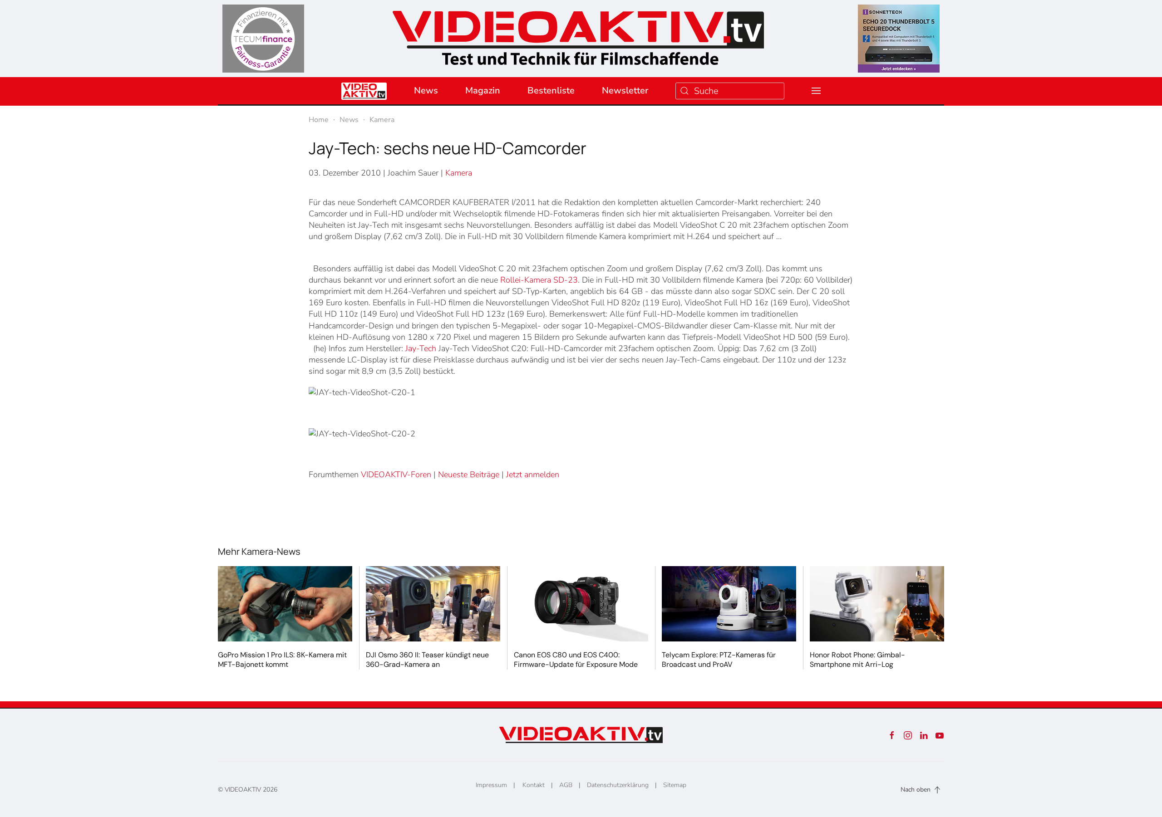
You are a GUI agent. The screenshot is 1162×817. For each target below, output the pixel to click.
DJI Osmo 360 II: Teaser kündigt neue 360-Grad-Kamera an (427, 659)
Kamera (458, 172)
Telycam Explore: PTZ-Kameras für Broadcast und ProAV (719, 659)
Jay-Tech (420, 348)
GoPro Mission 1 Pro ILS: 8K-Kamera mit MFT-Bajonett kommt (282, 659)
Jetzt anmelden (532, 474)
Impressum (491, 785)
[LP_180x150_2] (899, 38)
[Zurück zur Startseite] (578, 35)
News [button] (426, 90)
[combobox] (729, 91)
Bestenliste (551, 90)
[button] (816, 90)
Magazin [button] (482, 90)
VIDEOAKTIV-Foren (396, 474)
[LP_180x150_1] (263, 38)
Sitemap (674, 785)
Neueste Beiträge (468, 474)
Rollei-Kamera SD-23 (539, 279)
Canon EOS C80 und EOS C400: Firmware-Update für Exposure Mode (576, 659)
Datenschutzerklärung (618, 785)
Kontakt (533, 785)
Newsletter (625, 90)
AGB (565, 785)
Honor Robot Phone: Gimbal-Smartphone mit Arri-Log (857, 659)
